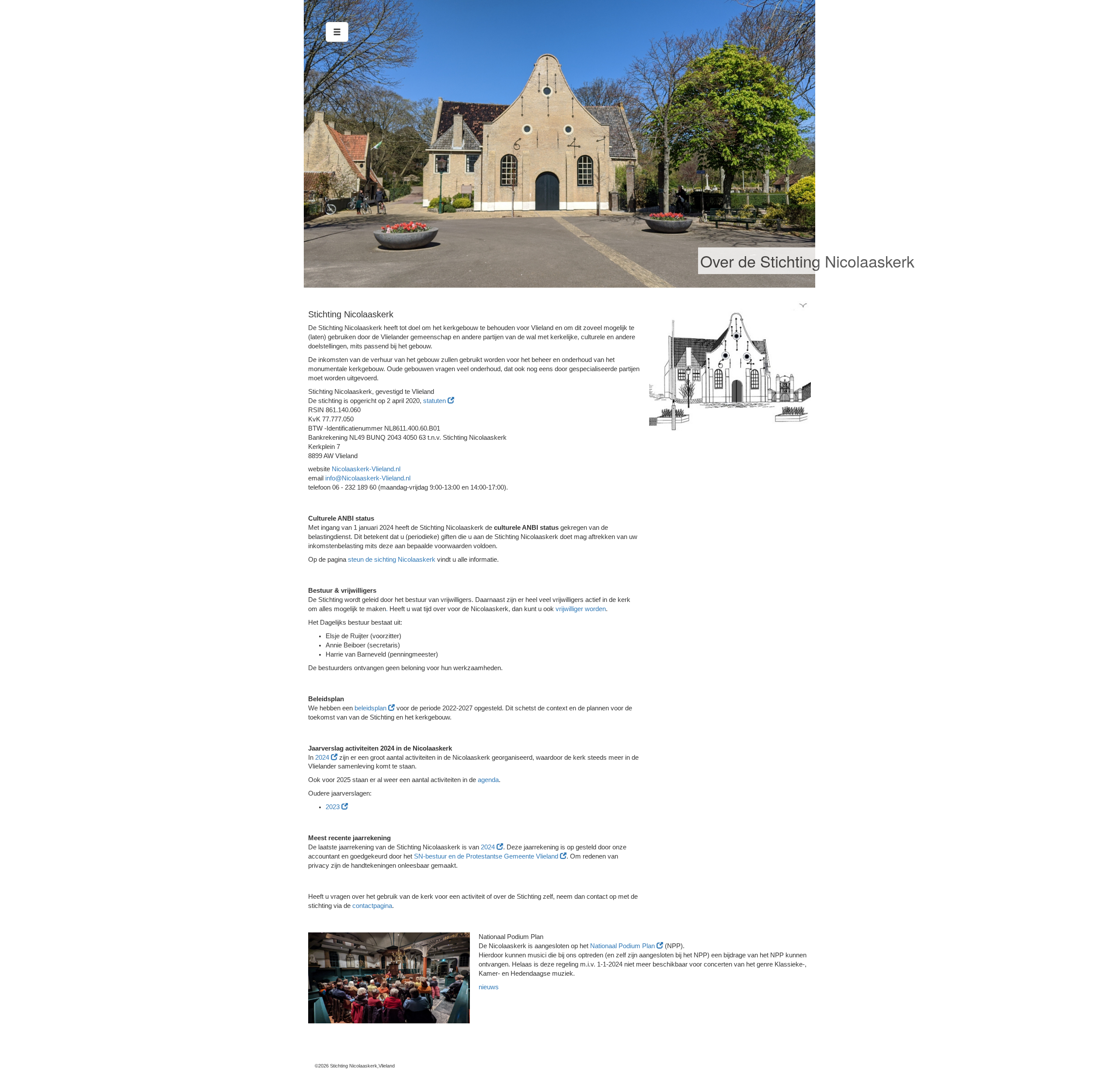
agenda (488, 779)
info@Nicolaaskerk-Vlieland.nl (367, 478)
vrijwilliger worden (581, 608)
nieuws (489, 987)
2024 (323, 757)
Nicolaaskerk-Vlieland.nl (366, 469)
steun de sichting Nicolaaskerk (391, 559)
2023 (333, 806)
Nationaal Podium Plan (623, 945)
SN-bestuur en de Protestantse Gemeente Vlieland (487, 856)
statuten (435, 400)
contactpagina (372, 905)
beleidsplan (371, 708)
